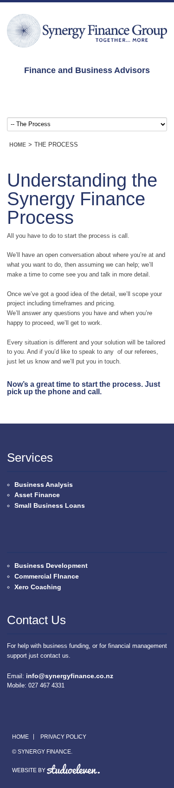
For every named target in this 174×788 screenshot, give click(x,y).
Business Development (51, 565)
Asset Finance (37, 494)
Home (17, 144)
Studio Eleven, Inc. (73, 769)
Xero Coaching (37, 587)
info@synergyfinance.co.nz (69, 676)
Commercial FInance (46, 576)
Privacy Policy (63, 737)
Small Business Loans (49, 505)
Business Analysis (43, 484)
